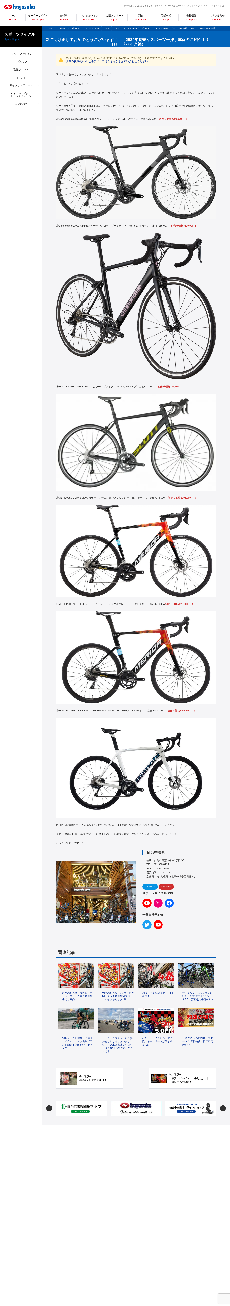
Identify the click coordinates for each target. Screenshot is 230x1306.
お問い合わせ (217, 17)
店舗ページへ (150, 886)
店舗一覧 (166, 17)
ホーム (13, 17)
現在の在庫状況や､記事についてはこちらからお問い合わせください (107, 61)
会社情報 (191, 17)
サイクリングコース (21, 85)
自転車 (62, 28)
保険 (140, 17)
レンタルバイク (89, 17)
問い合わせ (21, 103)
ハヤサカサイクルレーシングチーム (21, 94)
